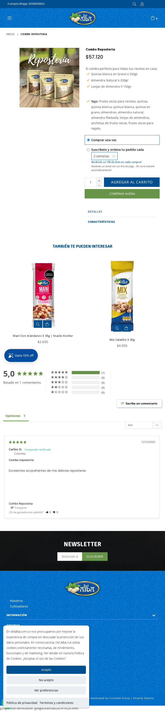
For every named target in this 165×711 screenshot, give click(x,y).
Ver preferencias (46, 690)
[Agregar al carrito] (47, 324)
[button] (48, 512)
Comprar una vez (103, 140)
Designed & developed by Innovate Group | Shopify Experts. (115, 698)
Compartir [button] (20, 508)
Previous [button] (4, 300)
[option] (39, 304)
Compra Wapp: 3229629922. (26, 4)
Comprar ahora (122, 194)
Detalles (95, 212)
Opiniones (12, 416)
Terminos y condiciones (56, 703)
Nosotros (16, 601)
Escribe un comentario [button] (141, 403)
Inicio (10, 34)
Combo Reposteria (21, 503)
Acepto (46, 670)
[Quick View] (38, 324)
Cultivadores (19, 606)
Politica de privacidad (21, 703)
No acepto (46, 680)
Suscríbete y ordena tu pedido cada (118, 150)
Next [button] (154, 300)
